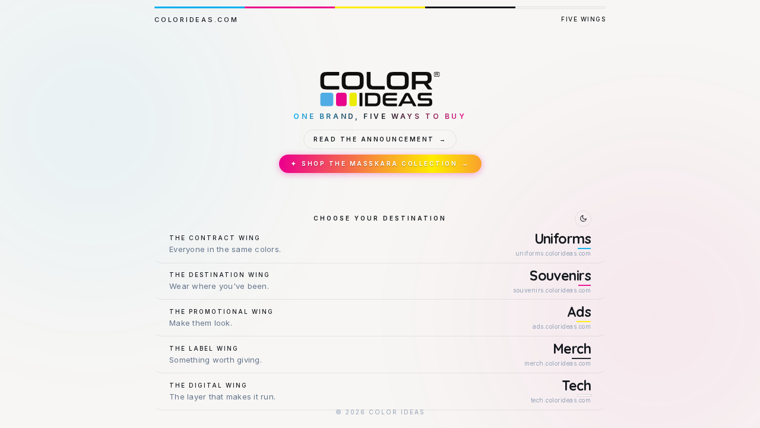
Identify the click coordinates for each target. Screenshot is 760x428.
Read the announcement (380, 139)
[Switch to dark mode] (583, 218)
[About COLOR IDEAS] (380, 89)
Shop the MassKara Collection (380, 163)
